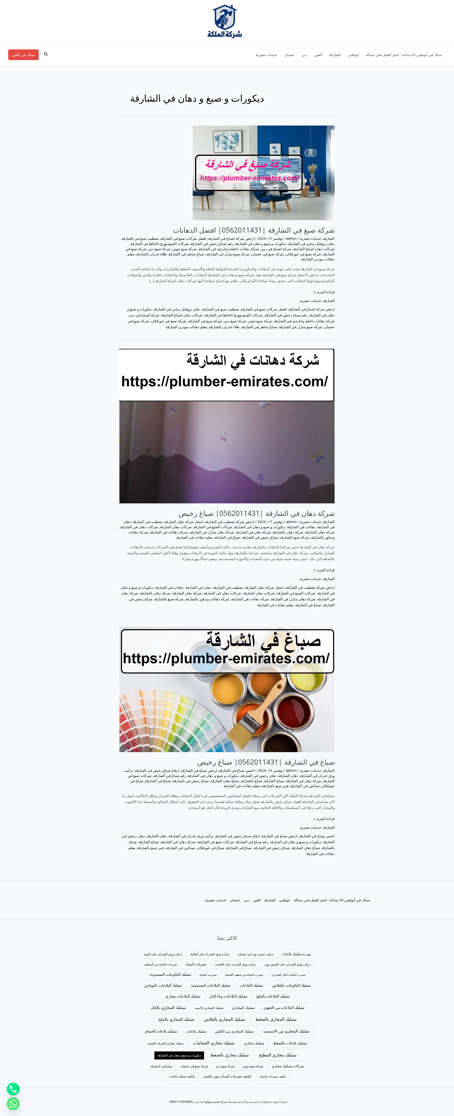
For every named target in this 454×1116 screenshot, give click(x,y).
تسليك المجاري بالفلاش (224, 1019)
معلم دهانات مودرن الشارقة (186, 326)
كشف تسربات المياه (273, 1076)
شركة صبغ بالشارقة (294, 537)
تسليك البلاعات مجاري (182, 996)
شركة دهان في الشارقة (253, 532)
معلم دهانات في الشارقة (194, 537)
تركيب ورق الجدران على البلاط (210, 954)
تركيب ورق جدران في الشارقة (191, 835)
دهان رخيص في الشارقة (258, 775)
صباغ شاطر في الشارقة (186, 254)
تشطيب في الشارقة (147, 521)
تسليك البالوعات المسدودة (170, 974)
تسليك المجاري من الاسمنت (286, 1031)
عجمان (289, 54)
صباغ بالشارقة (251, 780)
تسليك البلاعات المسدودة (210, 985)
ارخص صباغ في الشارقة (199, 770)
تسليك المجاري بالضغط (276, 1019)
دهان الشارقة (288, 775)
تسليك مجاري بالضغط (229, 1055)
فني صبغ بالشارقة (275, 785)
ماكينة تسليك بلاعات (182, 1076)
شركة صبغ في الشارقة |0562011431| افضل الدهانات (254, 230)
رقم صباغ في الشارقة (169, 775)
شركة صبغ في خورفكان (303, 254)
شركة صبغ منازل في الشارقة (227, 254)
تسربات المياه (196, 964)
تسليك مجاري (254, 1043)
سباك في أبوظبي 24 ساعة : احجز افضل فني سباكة (404, 54)
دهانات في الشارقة (301, 526)
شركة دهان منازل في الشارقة (212, 532)
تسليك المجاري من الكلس (234, 1031)
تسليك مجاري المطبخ (278, 1055)
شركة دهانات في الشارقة (169, 532)
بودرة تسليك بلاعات (296, 953)
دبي (304, 54)
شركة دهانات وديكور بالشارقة (207, 599)
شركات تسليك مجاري (288, 1066)
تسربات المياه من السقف (160, 964)
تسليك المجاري (243, 1007)
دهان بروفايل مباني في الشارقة (311, 243)
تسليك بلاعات (196, 1031)
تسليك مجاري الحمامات (214, 1043)
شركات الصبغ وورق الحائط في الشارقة (160, 243)
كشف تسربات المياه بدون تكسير (227, 1076)
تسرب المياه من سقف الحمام (244, 974)
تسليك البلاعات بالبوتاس (163, 985)
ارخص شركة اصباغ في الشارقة (231, 238)
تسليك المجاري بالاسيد (209, 1008)
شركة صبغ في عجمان (267, 254)
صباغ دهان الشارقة (225, 780)
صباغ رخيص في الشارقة (260, 537)
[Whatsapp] (13, 1103)
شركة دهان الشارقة (320, 532)
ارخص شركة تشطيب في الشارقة (229, 521)
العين (318, 54)
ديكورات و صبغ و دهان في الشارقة (260, 243)
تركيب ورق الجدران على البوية (163, 954)
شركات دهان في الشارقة (139, 526)
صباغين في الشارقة (305, 785)
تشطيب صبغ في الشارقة (140, 238)
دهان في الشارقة (198, 587)
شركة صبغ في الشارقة (205, 320)
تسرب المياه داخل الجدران (288, 974)
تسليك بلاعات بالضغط (290, 1043)
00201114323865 (181, 1102)
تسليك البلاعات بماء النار (228, 996)
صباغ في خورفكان (210, 847)
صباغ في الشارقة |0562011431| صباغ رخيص (266, 762)
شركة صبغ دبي (159, 248)
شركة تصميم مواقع (216, 1102)
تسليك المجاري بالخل (168, 1007)
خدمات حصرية (266, 54)
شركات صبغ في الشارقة (215, 841)
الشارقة (335, 54)
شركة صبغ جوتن (185, 248)
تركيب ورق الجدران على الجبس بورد (287, 964)
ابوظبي (353, 54)
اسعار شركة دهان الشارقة (183, 521)
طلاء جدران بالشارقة (151, 254)
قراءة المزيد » (324, 291)
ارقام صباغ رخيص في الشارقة (157, 770)
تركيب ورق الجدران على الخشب (235, 964)
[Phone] (13, 1089)
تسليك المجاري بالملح (176, 1019)
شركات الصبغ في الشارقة (213, 526)
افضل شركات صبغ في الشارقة (183, 238)
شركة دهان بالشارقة (288, 532)
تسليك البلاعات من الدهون (283, 1007)
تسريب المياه (208, 974)
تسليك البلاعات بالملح (273, 996)
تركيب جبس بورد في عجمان (255, 954)
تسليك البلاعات (251, 985)
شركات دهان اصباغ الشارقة (314, 248)
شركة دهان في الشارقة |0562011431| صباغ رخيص (257, 513)
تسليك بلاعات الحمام (161, 1031)
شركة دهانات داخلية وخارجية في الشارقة (229, 248)
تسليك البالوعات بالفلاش (291, 985)
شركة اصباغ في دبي (276, 248)
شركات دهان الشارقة (176, 526)
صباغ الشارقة (274, 780)
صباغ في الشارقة (227, 537)
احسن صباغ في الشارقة (236, 770)
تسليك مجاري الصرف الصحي (165, 1043)
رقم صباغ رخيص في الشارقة (212, 243)
